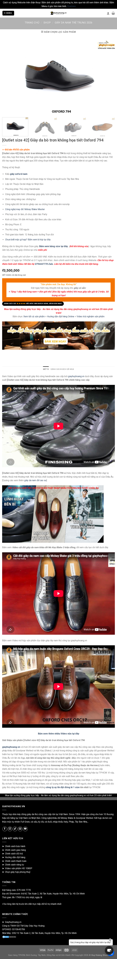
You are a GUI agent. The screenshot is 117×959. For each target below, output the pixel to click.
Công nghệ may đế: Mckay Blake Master (25, 209)
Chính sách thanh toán (15, 861)
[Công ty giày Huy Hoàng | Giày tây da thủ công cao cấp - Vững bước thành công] (58, 13)
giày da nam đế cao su (35, 480)
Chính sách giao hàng (15, 850)
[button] (109, 950)
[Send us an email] (20, 829)
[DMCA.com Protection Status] (9, 936)
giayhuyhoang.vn (76, 376)
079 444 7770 (24, 890)
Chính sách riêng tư (14, 864)
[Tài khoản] (108, 13)
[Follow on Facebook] (4, 829)
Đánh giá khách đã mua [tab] (62, 369)
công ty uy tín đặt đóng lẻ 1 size (63, 787)
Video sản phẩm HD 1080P (18, 868)
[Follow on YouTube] (25, 829)
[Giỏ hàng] (113, 13)
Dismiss (71, 6)
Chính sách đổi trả (14, 853)
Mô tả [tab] (46, 369)
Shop (47, 22)
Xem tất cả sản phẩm (34, 316)
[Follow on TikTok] (15, 829)
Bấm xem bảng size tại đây (53, 246)
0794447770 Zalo (44, 264)
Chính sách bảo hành (15, 846)
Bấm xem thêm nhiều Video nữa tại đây (58, 733)
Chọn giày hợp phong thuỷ (17, 872)
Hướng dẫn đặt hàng (15, 857)
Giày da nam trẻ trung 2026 (73, 22)
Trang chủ (32, 22)
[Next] (110, 127)
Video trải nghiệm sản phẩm (90, 316)
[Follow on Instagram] (10, 829)
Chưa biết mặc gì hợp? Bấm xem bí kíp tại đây (28, 239)
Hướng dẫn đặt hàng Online (61, 316)
